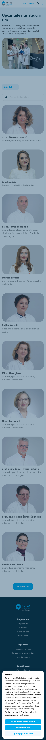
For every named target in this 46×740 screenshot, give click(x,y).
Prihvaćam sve (23, 727)
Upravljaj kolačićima (23, 733)
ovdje (26, 715)
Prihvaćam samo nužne (23, 721)
